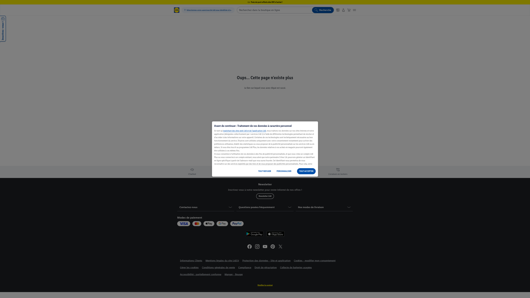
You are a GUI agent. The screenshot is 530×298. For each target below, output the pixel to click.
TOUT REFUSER (264, 171)
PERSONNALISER (284, 171)
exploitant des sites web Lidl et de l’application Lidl (244, 130)
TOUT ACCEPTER (306, 171)
